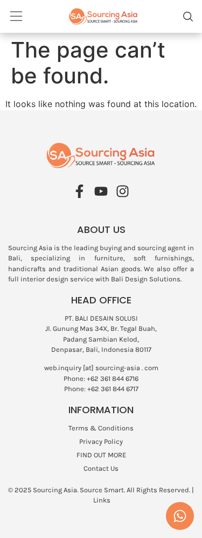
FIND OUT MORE (101, 455)
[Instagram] (122, 191)
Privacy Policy (101, 441)
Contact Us (101, 468)
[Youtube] (101, 191)
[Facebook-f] (79, 191)
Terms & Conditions (101, 428)
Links (101, 500)
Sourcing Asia (55, 490)
